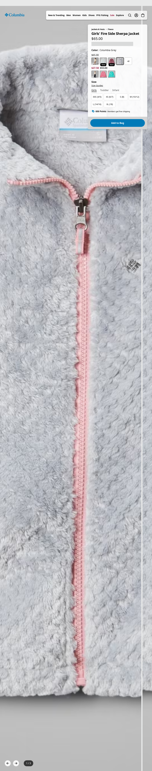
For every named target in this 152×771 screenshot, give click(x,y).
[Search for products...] (129, 15)
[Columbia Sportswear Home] (14, 15)
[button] (143, 763)
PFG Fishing (102, 15)
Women (77, 15)
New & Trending (56, 15)
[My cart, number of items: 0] (143, 15)
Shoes (91, 15)
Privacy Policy (46, 763)
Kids (84, 15)
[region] (76, 388)
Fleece (110, 29)
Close (89, 745)
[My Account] (136, 15)
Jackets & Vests (98, 29)
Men (68, 15)
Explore (120, 15)
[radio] (95, 61)
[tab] (94, 90)
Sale (112, 15)
